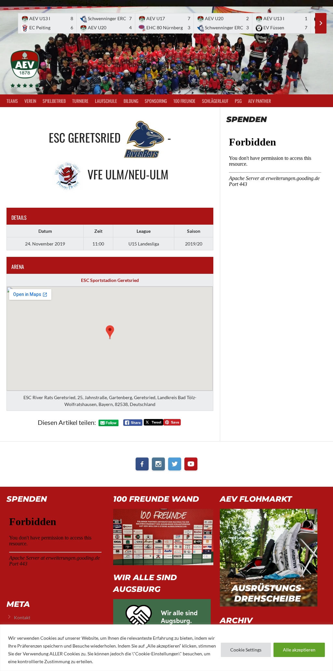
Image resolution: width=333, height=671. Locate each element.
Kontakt (22, 617)
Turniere (80, 100)
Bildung (131, 100)
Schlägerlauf (215, 100)
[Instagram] (158, 463)
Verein (30, 100)
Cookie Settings (245, 649)
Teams (12, 100)
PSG (238, 100)
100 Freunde (184, 100)
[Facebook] (142, 463)
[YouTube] (190, 463)
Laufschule (106, 100)
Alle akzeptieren (299, 649)
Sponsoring (156, 100)
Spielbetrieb (54, 100)
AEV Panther (259, 100)
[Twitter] (174, 463)
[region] (166, 647)
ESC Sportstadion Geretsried (110, 280)
